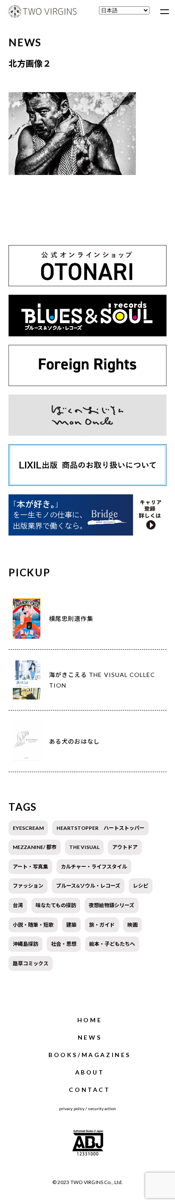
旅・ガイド (102, 925)
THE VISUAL (84, 847)
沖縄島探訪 (25, 944)
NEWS (90, 1037)
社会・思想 (63, 944)
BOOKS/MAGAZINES (89, 1054)
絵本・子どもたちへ (112, 944)
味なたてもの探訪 (56, 905)
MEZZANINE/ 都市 (34, 847)
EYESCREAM (28, 828)
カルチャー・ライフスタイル (94, 866)
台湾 (18, 905)
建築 (71, 925)
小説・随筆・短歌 (33, 925)
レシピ (140, 886)
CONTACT (89, 1089)
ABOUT (89, 1072)
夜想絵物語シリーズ (111, 905)
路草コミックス (30, 963)
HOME (89, 1020)
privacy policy (72, 1108)
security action (102, 1108)
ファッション (28, 886)
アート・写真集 (30, 866)
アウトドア (125, 847)
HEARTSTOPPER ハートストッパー (100, 828)
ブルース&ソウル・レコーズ (88, 886)
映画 (132, 925)
